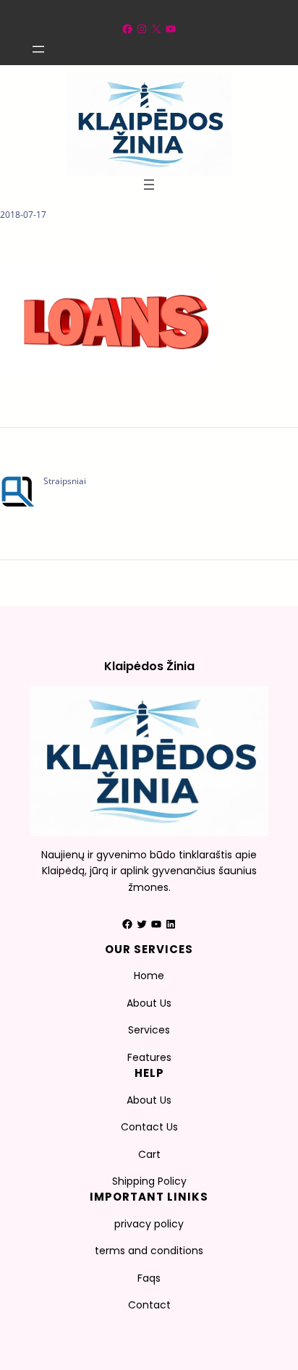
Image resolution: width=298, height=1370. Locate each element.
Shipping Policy (149, 1181)
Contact (149, 1305)
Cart (149, 1154)
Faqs (149, 1278)
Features (149, 1057)
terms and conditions (149, 1250)
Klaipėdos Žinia (149, 666)
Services (149, 1030)
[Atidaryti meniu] (38, 49)
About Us (149, 1003)
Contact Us (149, 1127)
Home (149, 975)
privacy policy (149, 1224)
